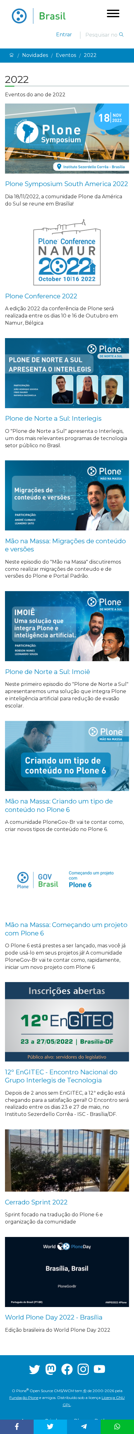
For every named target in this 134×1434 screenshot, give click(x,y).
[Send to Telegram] (84, 1426)
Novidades (35, 55)
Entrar (64, 35)
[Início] (11, 55)
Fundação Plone (23, 1397)
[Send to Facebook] (17, 1426)
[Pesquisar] (121, 35)
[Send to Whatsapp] (117, 1426)
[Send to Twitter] (50, 1426)
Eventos (66, 55)
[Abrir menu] (113, 14)
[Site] (38, 16)
